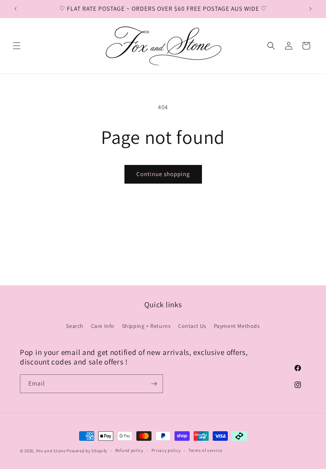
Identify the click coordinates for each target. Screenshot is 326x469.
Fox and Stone (51, 450)
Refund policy (129, 450)
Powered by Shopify (86, 450)
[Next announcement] (310, 8)
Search (74, 325)
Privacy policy (166, 450)
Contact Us (192, 325)
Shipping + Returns (146, 325)
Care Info (102, 325)
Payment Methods (237, 325)
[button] (16, 45)
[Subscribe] (154, 383)
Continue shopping (163, 174)
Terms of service (205, 450)
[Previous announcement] (15, 8)
